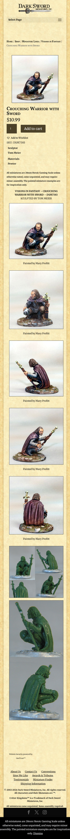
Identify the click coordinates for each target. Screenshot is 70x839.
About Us (16, 771)
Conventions (48, 771)
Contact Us (31, 771)
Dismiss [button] (38, 833)
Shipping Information (33, 783)
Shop (17, 41)
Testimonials (21, 779)
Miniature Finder (42, 779)
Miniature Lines (30, 41)
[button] (17, 138)
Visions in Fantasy (50, 41)
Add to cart (33, 128)
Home (10, 41)
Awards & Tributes (42, 775)
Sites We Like (20, 775)
